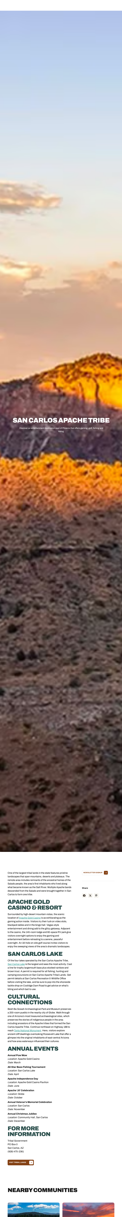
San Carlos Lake (16, 964)
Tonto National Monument (27, 1030)
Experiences (54, 4)
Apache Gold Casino (30, 917)
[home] (16, 4)
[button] (41, 4)
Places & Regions (40, 4)
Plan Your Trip (66, 4)
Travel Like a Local (81, 4)
